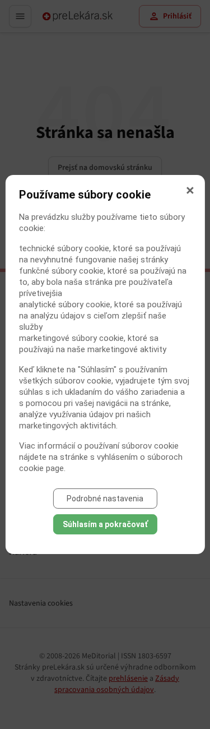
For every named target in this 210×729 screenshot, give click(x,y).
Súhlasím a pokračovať (105, 524)
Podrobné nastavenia (105, 498)
